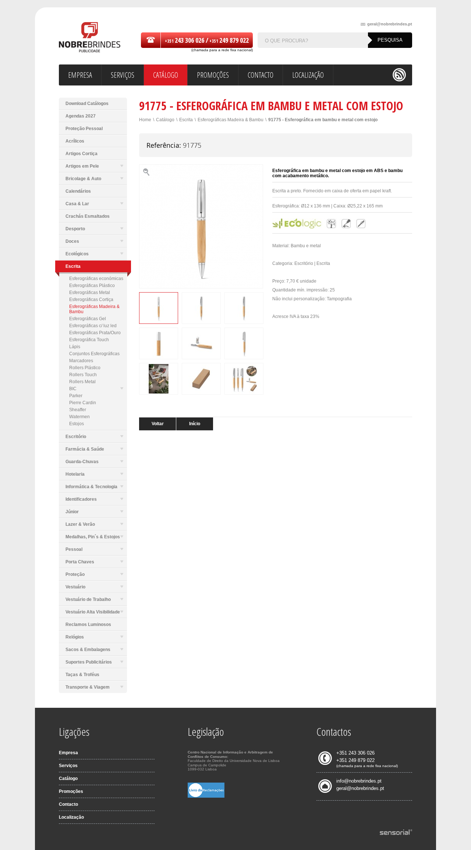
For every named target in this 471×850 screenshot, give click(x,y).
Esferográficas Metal (89, 292)
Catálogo (165, 119)
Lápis (74, 346)
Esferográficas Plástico (92, 285)
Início (194, 423)
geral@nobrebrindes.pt (389, 24)
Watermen (79, 416)
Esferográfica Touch (89, 339)
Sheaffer (77, 409)
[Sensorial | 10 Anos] (396, 832)
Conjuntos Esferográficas (94, 353)
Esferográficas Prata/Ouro (95, 332)
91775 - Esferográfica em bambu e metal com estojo (323, 119)
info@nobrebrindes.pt (359, 781)
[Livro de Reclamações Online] (206, 796)
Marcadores (81, 360)
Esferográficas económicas (96, 278)
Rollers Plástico (84, 367)
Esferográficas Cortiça (91, 299)
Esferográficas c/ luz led (93, 325)
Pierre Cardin (82, 402)
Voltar (158, 423)
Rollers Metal (82, 381)
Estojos (76, 423)
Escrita (186, 119)
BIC (73, 388)
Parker (75, 395)
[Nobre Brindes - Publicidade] (89, 37)
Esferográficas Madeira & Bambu (94, 309)
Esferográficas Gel (87, 318)
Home (145, 119)
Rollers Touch (83, 374)
